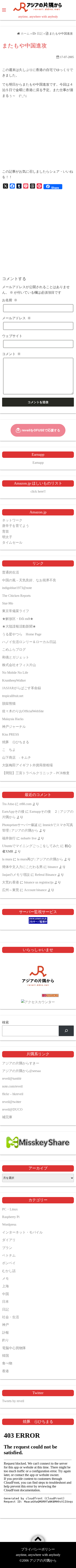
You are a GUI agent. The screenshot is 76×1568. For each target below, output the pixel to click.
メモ (5, 1278)
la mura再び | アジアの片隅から (40, 859)
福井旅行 (9, 838)
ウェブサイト (12, 336)
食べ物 (7, 1363)
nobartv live (29, 838)
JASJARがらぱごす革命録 (21, 688)
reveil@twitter (11, 1102)
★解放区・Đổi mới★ (17, 619)
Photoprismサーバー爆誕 (20, 825)
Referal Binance (45, 874)
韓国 (5, 1355)
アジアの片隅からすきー (20, 1063)
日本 (5, 1301)
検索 (5, 1022)
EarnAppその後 (13, 811)
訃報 (5, 1332)
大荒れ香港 (10, 882)
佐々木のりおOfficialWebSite (23, 711)
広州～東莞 (10, 890)
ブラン (7, 1248)
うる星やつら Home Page (21, 634)
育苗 (5, 531)
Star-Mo (7, 603)
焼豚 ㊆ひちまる (15, 742)
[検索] (66, 1031)
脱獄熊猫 (9, 703)
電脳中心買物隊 (14, 1348)
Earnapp (38, 462)
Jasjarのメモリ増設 (16, 874)
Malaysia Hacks (12, 719)
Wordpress (9, 1224)
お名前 (9, 300)
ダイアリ (9, 1240)
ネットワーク (12, 520)
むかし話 (9, 1271)
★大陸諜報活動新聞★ (19, 626)
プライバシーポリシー (38, 1549)
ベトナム (9, 1255)
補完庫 (7, 1117)
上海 (5, 1286)
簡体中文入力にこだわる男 (22, 867)
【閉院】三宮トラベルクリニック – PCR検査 (35, 773)
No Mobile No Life (15, 672)
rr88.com (25, 804)
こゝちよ (9, 749)
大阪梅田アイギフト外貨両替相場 (27, 765)
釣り (5, 1340)
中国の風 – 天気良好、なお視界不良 (29, 580)
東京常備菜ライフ (15, 611)
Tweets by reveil (13, 1401)
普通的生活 (10, 572)
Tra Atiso (8, 804)
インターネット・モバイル (22, 1232)
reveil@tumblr (11, 1078)
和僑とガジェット (15, 657)
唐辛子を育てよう (15, 526)
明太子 (7, 537)
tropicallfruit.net (12, 696)
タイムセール (12, 542)
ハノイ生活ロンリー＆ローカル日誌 (29, 642)
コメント (11, 354)
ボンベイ (9, 1263)
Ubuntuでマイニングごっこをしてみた (31, 846)
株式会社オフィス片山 (19, 665)
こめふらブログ (14, 649)
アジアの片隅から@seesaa (21, 1071)
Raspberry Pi (10, 1217)
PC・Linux (10, 1209)
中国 (5, 1294)
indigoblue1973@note (17, 588)
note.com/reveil (12, 1086)
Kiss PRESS (10, 734)
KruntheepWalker (14, 680)
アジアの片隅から (43, 1560)
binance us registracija (38, 882)
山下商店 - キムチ (16, 757)
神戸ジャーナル (14, 726)
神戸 (5, 1324)
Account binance (35, 890)
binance (53, 867)
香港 (5, 1371)
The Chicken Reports (16, 595)
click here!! (38, 491)
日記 (5, 1309)
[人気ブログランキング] (38, 996)
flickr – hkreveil (12, 1094)
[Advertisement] (38, 133)
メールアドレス (16, 318)
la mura (7, 859)
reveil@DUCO (12, 1109)
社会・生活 (10, 1317)
